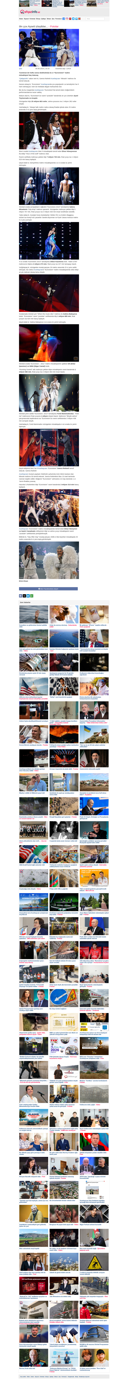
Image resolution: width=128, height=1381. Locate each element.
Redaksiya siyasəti (84, 1376)
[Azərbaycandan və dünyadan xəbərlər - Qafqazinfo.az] (30, 12)
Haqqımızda (71, 1376)
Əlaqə (76, 1376)
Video (28, 1376)
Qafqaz (43, 18)
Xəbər (21, 18)
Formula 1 (58, 18)
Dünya (38, 18)
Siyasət (26, 18)
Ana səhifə (23, 1376)
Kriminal (32, 18)
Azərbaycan (55, 78)
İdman (49, 18)
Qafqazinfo (24, 78)
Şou (53, 18)
